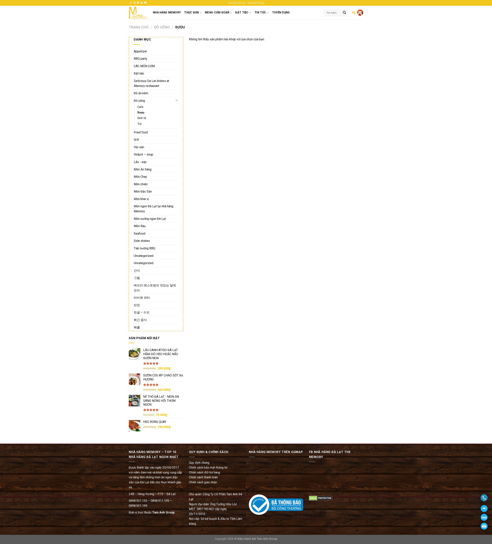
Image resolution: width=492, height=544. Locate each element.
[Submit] (344, 13)
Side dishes (142, 241)
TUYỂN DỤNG (281, 12)
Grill (136, 139)
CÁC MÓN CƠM (144, 66)
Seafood (139, 233)
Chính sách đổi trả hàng (204, 472)
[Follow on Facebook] (131, 3)
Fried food (141, 132)
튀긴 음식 (140, 320)
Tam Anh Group (163, 512)
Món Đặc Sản (143, 191)
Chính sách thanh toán (203, 477)
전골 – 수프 (142, 312)
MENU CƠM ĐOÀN (217, 12)
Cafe (140, 107)
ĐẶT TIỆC (241, 12)
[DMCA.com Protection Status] (320, 498)
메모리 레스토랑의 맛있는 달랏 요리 (155, 288)
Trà (139, 124)
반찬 (137, 305)
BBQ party (140, 58)
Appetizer (140, 51)
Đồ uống (162, 27)
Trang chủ (139, 27)
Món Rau (139, 226)
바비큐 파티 (142, 297)
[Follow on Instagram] (134, 3)
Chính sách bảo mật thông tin (208, 467)
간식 (137, 270)
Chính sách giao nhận (203, 482)
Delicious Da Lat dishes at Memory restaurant (151, 83)
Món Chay (140, 177)
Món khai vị (141, 199)
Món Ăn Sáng (142, 169)
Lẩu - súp (140, 162)
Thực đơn (191, 12)
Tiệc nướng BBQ (144, 248)
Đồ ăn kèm (141, 93)
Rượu (140, 112)
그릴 (137, 278)
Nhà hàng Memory (167, 12)
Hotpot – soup (143, 154)
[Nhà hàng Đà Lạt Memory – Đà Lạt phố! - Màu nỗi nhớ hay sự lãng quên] (138, 13)
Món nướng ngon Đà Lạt (150, 219)
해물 (137, 327)
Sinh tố (141, 118)
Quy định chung (199, 463)
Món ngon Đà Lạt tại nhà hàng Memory (153, 208)
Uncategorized (143, 256)
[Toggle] (176, 100)
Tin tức (260, 12)
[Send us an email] (141, 3)
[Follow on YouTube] (145, 3)
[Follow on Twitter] (138, 3)
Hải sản (139, 147)
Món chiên (141, 184)
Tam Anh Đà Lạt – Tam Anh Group (246, 2)
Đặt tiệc (139, 73)
